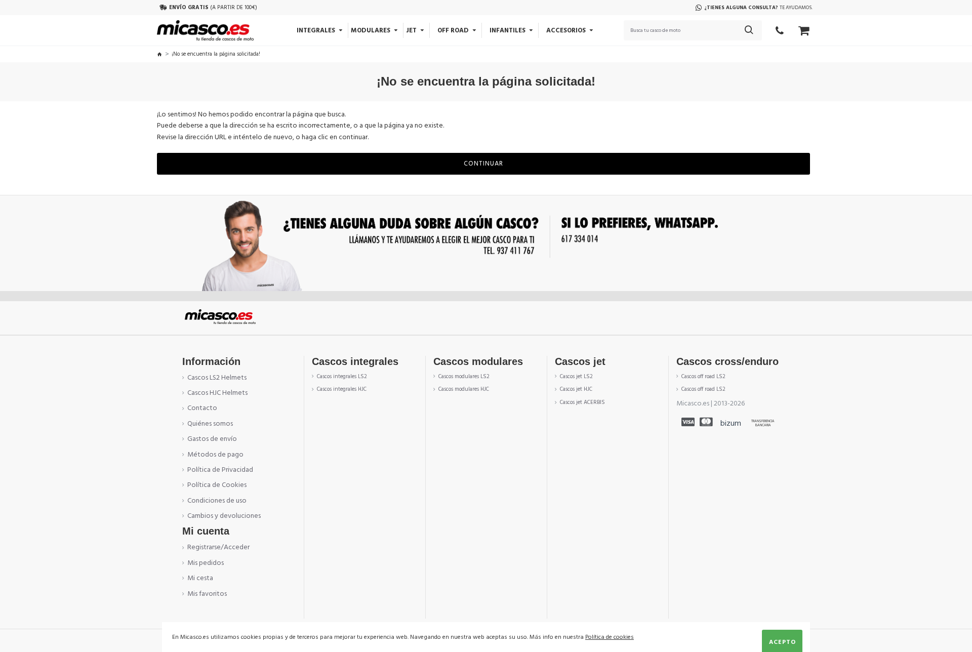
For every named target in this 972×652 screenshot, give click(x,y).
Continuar (483, 163)
